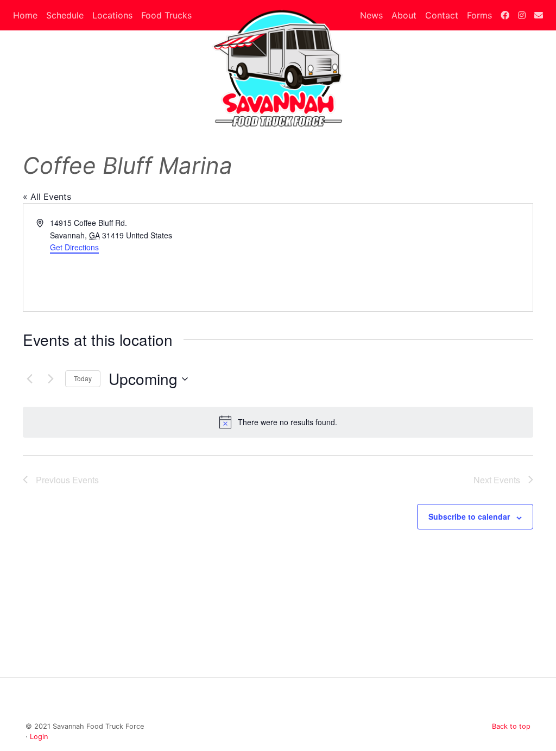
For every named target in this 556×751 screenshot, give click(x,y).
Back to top (511, 726)
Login (39, 737)
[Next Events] (50, 379)
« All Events (47, 196)
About (403, 15)
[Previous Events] (29, 379)
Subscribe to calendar (469, 516)
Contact (441, 15)
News (371, 15)
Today (83, 378)
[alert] (278, 422)
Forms (479, 15)
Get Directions (74, 247)
